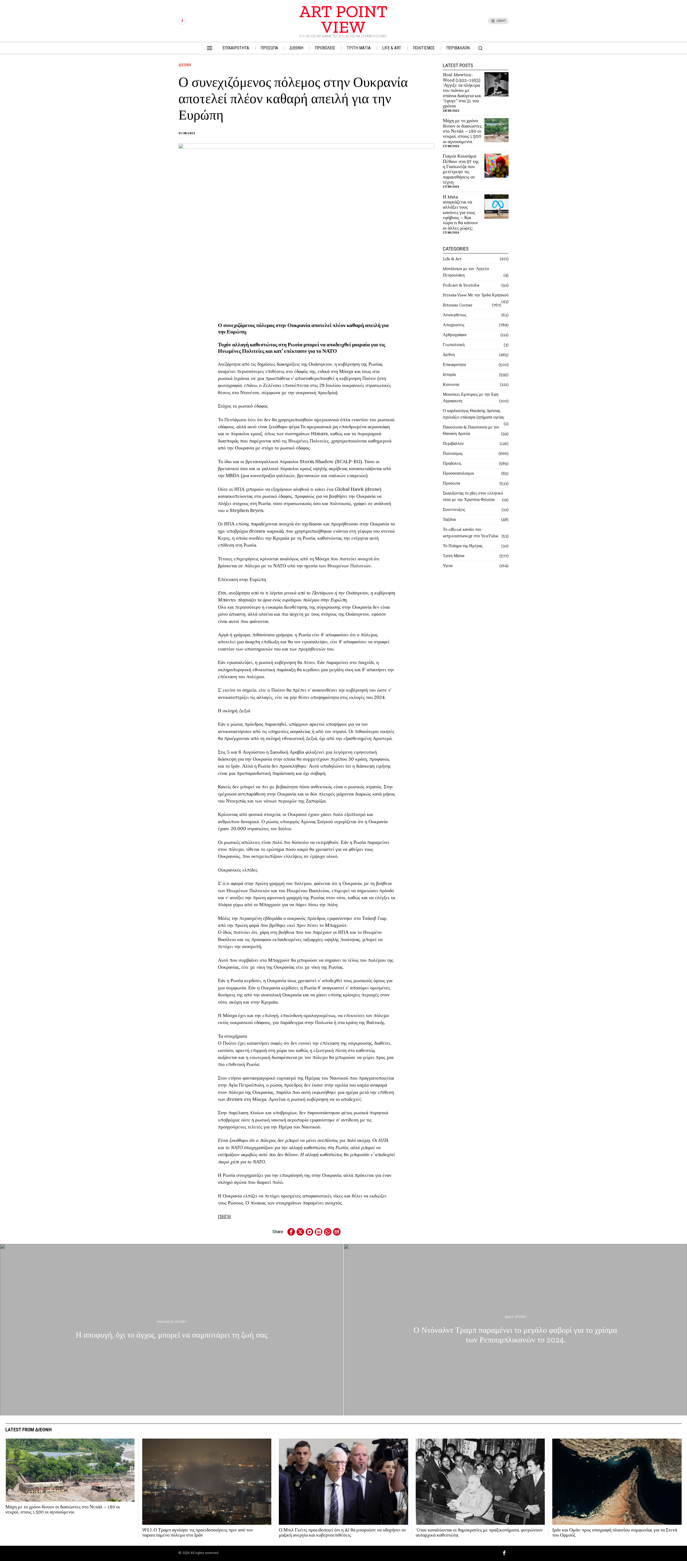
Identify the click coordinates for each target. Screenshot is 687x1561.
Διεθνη (184, 65)
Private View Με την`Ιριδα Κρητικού (476, 294)
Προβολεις (452, 463)
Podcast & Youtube (461, 285)
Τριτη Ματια (453, 555)
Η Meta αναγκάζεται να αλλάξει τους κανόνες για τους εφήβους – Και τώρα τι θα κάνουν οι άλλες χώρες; (460, 212)
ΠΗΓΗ (224, 1216)
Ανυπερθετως (454, 314)
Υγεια (447, 565)
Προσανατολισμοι (458, 473)
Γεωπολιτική (454, 344)
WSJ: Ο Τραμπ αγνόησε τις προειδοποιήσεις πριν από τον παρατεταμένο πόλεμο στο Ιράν (197, 1532)
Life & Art (452, 258)
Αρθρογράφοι (454, 334)
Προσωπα (451, 483)
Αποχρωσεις (453, 324)
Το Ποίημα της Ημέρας (463, 545)
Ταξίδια (449, 519)
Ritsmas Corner (458, 304)
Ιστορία (449, 374)
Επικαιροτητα (454, 364)
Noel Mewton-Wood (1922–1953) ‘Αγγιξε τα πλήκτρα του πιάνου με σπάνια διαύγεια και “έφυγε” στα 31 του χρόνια (462, 90)
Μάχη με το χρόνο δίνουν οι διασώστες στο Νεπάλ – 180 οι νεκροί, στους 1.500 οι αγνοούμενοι (462, 131)
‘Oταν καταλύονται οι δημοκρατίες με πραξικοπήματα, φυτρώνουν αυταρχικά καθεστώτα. (479, 1532)
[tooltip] (182, 21)
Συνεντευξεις (454, 509)
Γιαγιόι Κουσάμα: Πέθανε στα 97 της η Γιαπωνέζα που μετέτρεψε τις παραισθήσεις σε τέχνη (461, 169)
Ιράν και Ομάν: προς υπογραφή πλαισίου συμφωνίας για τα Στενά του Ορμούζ (614, 1532)
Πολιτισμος (453, 453)
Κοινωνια (451, 384)
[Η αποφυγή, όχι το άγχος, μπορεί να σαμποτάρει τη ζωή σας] (171, 1330)
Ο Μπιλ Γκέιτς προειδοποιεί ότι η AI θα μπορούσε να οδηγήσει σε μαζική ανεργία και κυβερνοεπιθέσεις (342, 1532)
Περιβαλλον (453, 443)
